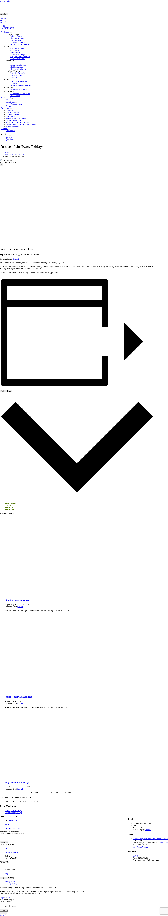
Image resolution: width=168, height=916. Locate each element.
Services (148, 830)
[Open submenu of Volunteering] (16, 102)
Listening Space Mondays (17, 600)
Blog (6, 874)
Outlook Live (9, 509)
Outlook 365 (9, 507)
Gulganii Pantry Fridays (13, 813)
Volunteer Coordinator (13, 828)
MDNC (135, 856)
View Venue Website (140, 847)
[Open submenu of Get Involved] (12, 98)
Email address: (5, 834)
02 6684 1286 (13, 820)
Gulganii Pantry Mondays (17, 782)
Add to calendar (6, 391)
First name (4, 838)
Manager (8, 824)
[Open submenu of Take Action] (11, 108)
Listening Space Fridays (13, 811)
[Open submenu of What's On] (10, 135)
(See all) (16, 259)
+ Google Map (162, 843)
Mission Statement (11, 852)
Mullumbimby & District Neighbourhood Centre (150, 839)
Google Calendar (10, 503)
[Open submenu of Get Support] (11, 32)
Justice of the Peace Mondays (18, 697)
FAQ (6, 848)
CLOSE (3, 913)
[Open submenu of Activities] (9, 129)
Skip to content (5, 1)
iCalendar (8, 505)
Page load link (5, 898)
